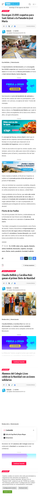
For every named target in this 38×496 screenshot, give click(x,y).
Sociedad (5, 11)
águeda (26, 246)
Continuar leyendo (19, 362)
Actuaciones (9, 438)
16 (9, 246)
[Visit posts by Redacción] (4, 32)
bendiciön (9, 248)
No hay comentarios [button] (29, 265)
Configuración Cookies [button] (9, 488)
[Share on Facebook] (6, 26)
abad (17, 246)
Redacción (9, 30)
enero (3, 251)
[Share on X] (9, 26)
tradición (31, 251)
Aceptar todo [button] (7, 491)
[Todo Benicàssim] (12, 4)
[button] (3, 4)
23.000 (13, 246)
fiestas (8, 251)
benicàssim (16, 248)
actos (21, 246)
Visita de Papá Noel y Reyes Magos (15, 434)
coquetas (23, 248)
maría (12, 251)
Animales (32, 246)
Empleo (5, 271)
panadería (18, 251)
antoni (4, 248)
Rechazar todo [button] (23, 488)
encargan (29, 248)
